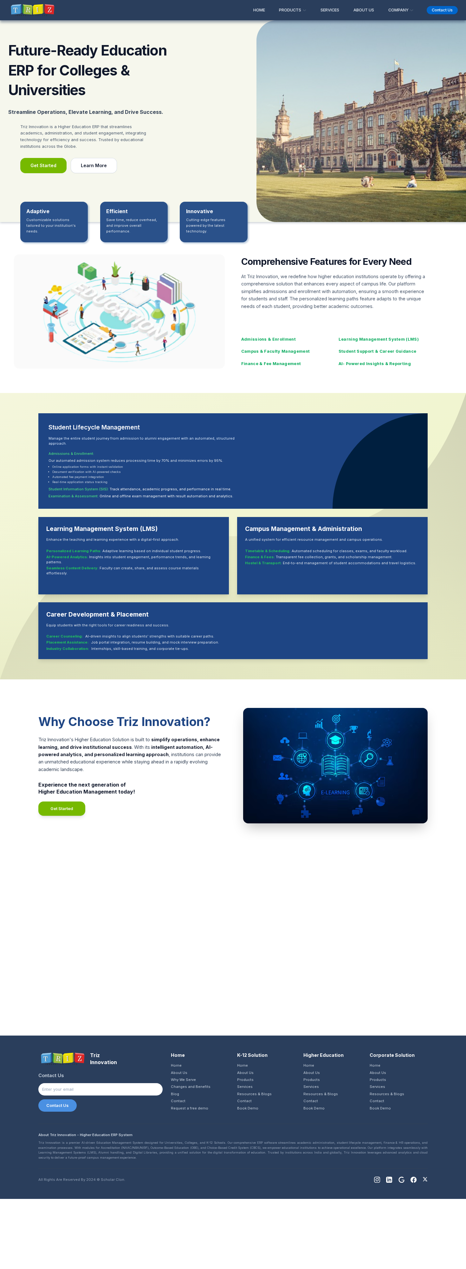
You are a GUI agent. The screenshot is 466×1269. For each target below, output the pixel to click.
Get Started (43, 165)
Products (245, 1079)
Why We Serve (183, 1079)
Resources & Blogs (254, 1094)
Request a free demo (189, 1108)
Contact (178, 1101)
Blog (175, 1094)
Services (245, 1086)
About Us (179, 1072)
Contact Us (57, 1105)
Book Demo (247, 1108)
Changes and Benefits (190, 1086)
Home (176, 1065)
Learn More (94, 165)
